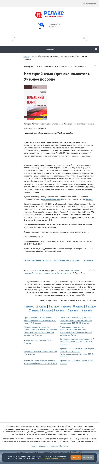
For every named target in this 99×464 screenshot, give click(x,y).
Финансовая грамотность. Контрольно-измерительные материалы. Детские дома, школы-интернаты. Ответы (76, 331)
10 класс (72, 310)
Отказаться (87, 457)
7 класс (34, 310)
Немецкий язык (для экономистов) (40, 273)
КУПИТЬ (47, 260)
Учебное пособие (72, 270)
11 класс (86, 310)
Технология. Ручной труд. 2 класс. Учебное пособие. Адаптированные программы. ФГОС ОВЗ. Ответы (76, 320)
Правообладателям (40, 446)
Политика (63, 446)
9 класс (59, 310)
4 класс (66, 306)
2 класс (41, 306)
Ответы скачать (64, 273)
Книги (26, 56)
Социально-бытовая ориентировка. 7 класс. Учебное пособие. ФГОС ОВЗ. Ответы (77, 342)
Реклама (54, 446)
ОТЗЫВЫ (76, 260)
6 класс (90, 306)
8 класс (46, 310)
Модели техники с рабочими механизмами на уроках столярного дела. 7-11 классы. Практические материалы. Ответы (40, 331)
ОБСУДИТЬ (88, 260)
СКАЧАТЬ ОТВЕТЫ (32, 260)
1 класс (29, 306)
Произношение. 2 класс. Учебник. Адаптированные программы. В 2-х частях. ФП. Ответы (40, 320)
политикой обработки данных (53, 458)
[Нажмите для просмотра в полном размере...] (35, 102)
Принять (75, 457)
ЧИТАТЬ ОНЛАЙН (61, 260)
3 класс (54, 306)
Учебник (38, 270)
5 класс (78, 306)
